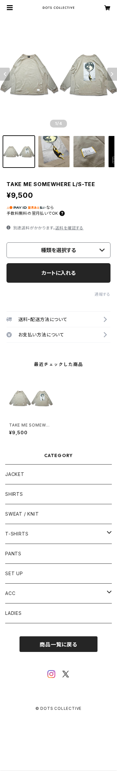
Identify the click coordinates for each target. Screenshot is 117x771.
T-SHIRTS (16, 533)
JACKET (14, 474)
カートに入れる (59, 273)
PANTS (13, 553)
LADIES (13, 613)
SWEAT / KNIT (22, 514)
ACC (10, 593)
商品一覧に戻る (58, 644)
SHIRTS (14, 494)
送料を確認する (69, 227)
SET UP (14, 573)
